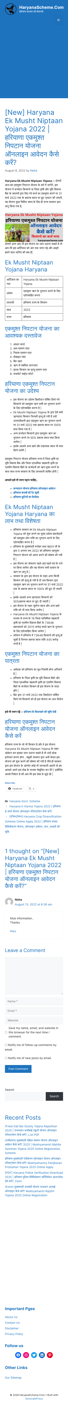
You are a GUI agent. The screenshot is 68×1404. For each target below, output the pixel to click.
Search (9, 1089)
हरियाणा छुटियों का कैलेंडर (26, 497)
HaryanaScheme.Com (41, 7)
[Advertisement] (34, 64)
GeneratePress (34, 1398)
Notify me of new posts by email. (30, 1058)
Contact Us (12, 1322)
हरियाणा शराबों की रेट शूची (26, 492)
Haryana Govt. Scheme (24, 801)
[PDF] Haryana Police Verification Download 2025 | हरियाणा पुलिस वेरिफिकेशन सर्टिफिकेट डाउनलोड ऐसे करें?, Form (34, 1177)
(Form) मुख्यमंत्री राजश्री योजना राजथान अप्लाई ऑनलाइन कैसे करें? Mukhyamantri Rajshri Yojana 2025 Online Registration (30, 1191)
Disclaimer (12, 1328)
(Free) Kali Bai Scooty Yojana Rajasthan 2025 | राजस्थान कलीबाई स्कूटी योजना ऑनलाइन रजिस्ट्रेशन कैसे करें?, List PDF (31, 1130)
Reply (13, 931)
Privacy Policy (14, 1334)
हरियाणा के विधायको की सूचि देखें (40, 711)
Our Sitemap (13, 1377)
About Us (11, 1317)
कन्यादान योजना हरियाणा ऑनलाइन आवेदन (34, 488)
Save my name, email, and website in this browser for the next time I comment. (33, 1032)
